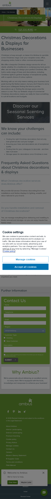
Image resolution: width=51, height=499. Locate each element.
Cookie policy (9, 251)
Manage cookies (25, 259)
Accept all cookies (26, 266)
